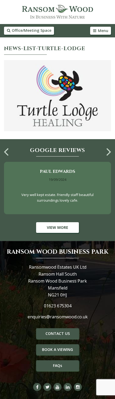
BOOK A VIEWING (57, 349)
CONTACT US (57, 333)
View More (57, 227)
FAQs (57, 365)
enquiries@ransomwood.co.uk (58, 317)
